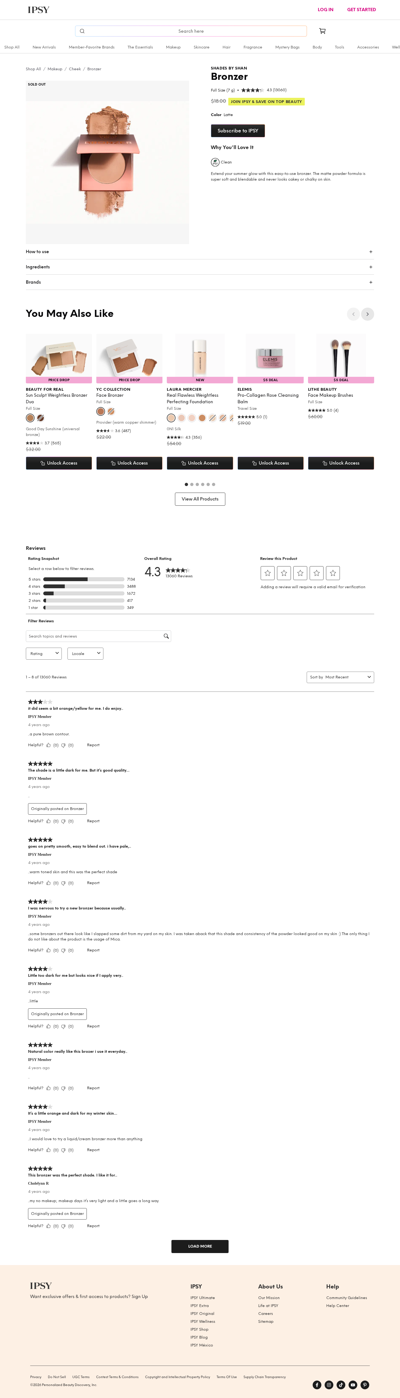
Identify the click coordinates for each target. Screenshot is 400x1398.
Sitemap (265, 1321)
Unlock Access (62, 463)
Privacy (35, 1377)
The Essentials (140, 47)
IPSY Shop (199, 1329)
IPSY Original (202, 1313)
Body (317, 47)
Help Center (337, 1305)
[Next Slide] (367, 314)
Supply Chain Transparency (265, 1377)
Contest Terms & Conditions (117, 1377)
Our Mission (269, 1298)
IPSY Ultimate (202, 1298)
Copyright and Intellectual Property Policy (177, 1377)
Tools (339, 47)
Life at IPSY (268, 1305)
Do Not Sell (57, 1377)
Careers (265, 1313)
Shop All (12, 47)
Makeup (173, 47)
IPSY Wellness (202, 1321)
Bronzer (94, 69)
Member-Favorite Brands (92, 47)
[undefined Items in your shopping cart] (322, 31)
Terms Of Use (227, 1377)
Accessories (368, 47)
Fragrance (253, 47)
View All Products (200, 499)
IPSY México (201, 1345)
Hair (226, 47)
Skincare (202, 47)
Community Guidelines (346, 1298)
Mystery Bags (287, 47)
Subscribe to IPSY (238, 131)
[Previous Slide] (353, 314)
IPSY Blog (199, 1337)
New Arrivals (44, 47)
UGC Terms (81, 1377)
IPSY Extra (199, 1305)
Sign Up (140, 1296)
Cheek (75, 69)
